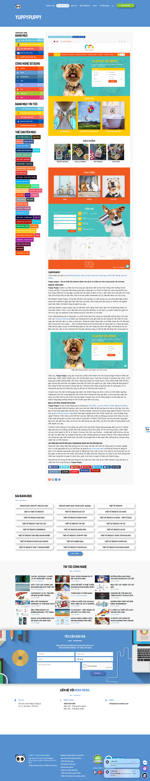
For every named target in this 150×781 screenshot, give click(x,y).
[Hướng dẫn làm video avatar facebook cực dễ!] (102, 579)
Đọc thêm (75, 553)
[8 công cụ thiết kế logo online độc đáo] (102, 612)
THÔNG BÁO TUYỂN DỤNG (81, 593)
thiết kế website (73, 276)
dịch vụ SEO (86, 276)
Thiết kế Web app (67, 761)
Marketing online (67, 767)
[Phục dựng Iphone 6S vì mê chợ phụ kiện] (62, 579)
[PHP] (59, 479)
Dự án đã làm (62, 6)
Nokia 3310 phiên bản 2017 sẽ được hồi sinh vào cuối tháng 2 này (42, 620)
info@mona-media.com (118, 704)
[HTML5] (49, 479)
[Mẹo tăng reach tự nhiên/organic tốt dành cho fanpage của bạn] (22, 612)
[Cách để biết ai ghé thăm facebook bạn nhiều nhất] (62, 587)
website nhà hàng (62, 319)
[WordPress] (56, 479)
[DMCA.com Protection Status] (98, 759)
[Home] (18, 6)
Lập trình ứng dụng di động (71, 758)
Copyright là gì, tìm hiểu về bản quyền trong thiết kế (42, 595)
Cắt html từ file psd (68, 764)
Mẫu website (85, 6)
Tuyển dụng (104, 6)
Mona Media (122, 406)
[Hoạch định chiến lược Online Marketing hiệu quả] (62, 621)
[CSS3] (53, 479)
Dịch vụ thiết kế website (48, 765)
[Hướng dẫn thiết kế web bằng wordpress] (102, 604)
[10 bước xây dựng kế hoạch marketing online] (102, 621)
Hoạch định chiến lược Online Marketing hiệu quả (81, 620)
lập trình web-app (99, 276)
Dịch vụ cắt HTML (78, 37)
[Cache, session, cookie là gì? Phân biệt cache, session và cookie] (22, 579)
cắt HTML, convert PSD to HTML (101, 406)
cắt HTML (111, 276)
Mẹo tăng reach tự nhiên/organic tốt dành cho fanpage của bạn (42, 612)
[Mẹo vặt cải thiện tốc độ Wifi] (102, 587)
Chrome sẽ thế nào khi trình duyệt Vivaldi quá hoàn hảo (122, 595)
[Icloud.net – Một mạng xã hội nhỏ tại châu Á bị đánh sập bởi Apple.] (62, 612)
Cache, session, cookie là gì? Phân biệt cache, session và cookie (42, 578)
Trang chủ (50, 6)
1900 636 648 (125, 5)
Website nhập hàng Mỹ (69, 770)
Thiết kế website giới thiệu (71, 773)
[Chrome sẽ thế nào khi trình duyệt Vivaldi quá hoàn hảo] (102, 596)
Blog (95, 6)
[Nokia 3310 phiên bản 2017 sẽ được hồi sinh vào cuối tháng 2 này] (22, 621)
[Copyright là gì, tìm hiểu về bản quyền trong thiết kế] (22, 596)
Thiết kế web (33, 765)
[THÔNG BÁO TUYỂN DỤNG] (62, 596)
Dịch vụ (74, 6)
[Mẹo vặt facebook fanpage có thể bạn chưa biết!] (22, 604)
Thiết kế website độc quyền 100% (60, 37)
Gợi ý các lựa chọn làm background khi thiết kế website (42, 587)
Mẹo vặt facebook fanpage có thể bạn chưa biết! (43, 604)
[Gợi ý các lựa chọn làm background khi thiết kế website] (22, 587)
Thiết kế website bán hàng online (73, 776)
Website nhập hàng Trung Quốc (72, 755)
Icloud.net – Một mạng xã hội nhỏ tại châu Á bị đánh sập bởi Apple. (83, 612)
